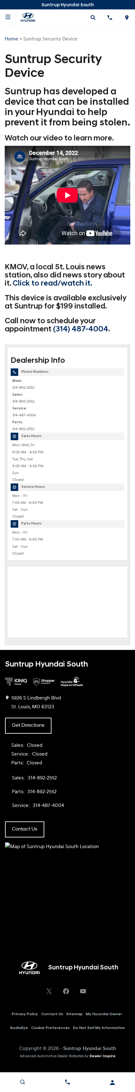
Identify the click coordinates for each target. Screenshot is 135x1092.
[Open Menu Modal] (8, 17)
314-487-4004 (24, 415)
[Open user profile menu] (112, 1082)
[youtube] (83, 991)
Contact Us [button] (24, 829)
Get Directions (28, 725)
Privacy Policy (25, 1014)
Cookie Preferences (50, 1028)
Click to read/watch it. (52, 284)
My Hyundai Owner (104, 1014)
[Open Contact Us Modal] (67, 1082)
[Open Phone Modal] (109, 17)
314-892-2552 (23, 388)
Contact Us (52, 1014)
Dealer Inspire (102, 1056)
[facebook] (66, 991)
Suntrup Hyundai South (89, 1048)
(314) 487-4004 (80, 329)
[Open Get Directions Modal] (126, 17)
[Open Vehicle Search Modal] (92, 17)
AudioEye (19, 1028)
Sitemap (74, 1014)
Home (11, 39)
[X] (49, 991)
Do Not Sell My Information (99, 1028)
